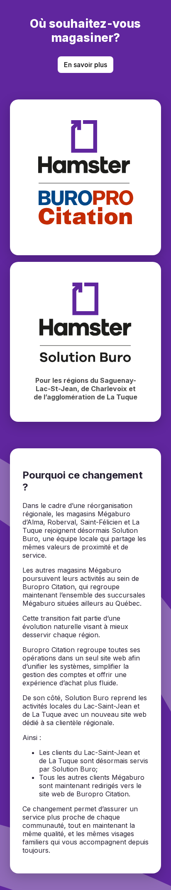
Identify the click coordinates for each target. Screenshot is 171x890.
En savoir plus (85, 64)
